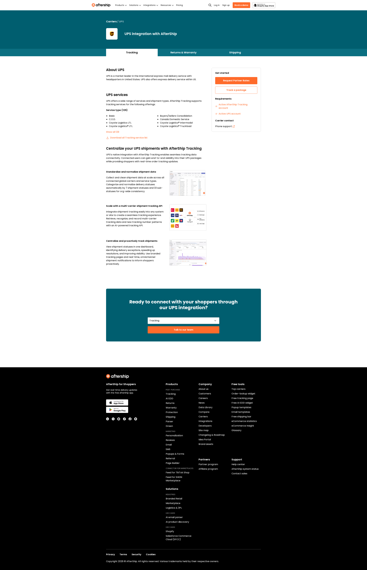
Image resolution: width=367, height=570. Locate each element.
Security (136, 554)
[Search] (210, 5)
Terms (123, 554)
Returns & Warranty (183, 52)
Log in (217, 5)
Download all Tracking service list (129, 137)
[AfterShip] (102, 5)
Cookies (151, 554)
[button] (187, 183)
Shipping (235, 52)
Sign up (226, 5)
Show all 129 (112, 132)
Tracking (132, 52)
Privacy (110, 554)
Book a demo (241, 5)
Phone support (223, 126)
